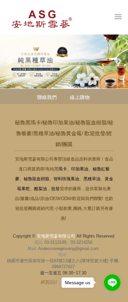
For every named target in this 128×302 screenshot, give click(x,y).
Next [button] (118, 61)
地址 (62, 254)
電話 (38, 242)
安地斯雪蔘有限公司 (48, 19)
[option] (64, 61)
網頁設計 (49, 282)
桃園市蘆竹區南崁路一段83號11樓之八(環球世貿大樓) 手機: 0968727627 (63, 263)
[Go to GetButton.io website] (112, 295)
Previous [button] (10, 61)
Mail (32, 248)
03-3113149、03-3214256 (68, 242)
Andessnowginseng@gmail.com (68, 248)
